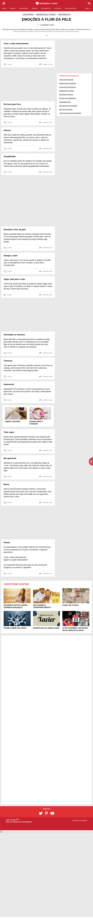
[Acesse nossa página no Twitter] (41, 813)
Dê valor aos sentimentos (67, 98)
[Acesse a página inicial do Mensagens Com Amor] (47, 3)
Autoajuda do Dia (65, 102)
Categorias (28, 14)
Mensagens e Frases (46, 14)
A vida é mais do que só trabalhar (70, 113)
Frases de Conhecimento (67, 87)
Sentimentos (64, 14)
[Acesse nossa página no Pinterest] (46, 813)
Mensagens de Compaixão (68, 106)
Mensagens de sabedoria (67, 83)
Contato (76, 820)
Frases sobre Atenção (66, 79)
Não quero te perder (66, 109)
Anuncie (83, 820)
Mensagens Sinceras (66, 94)
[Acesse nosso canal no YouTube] (52, 813)
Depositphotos (27, 822)
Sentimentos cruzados (66, 91)
